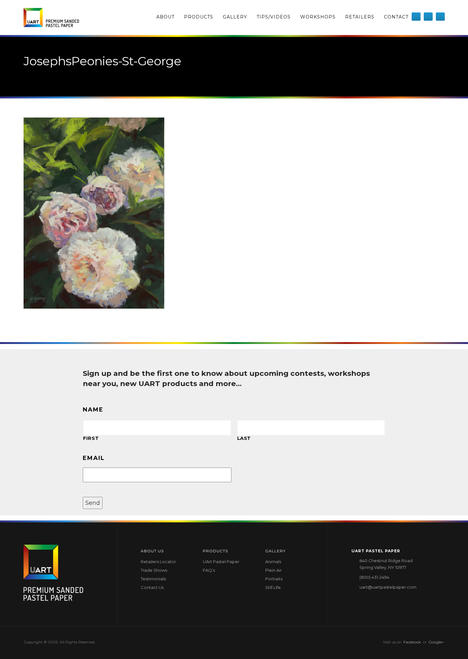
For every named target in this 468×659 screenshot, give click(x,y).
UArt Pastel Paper (221, 561)
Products (198, 17)
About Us (152, 550)
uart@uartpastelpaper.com (387, 587)
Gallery (235, 17)
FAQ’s (209, 570)
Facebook (412, 642)
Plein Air (273, 570)
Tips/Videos (274, 17)
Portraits (273, 578)
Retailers (359, 17)
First (91, 438)
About (165, 17)
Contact (396, 17)
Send (92, 502)
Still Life (273, 587)
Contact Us (152, 587)
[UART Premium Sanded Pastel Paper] (51, 17)
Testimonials (153, 578)
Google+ (436, 642)
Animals (273, 561)
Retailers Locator (158, 561)
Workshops (318, 17)
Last (244, 438)
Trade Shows (154, 570)
